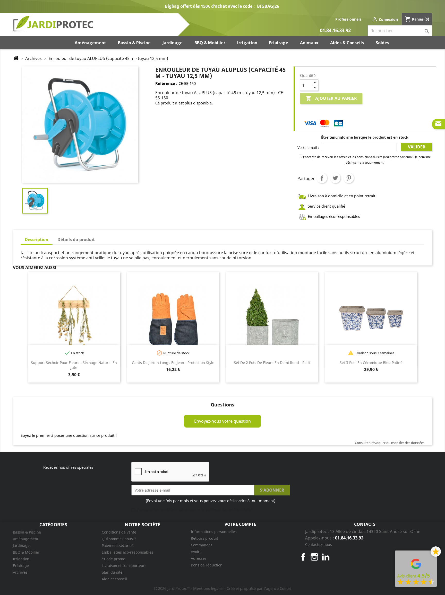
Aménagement (25, 538)
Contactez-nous (318, 544)
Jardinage (21, 545)
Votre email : (308, 147)
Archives (20, 572)
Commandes (201, 545)
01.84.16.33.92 (335, 31)
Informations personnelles (214, 531)
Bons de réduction (206, 565)
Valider (416, 147)
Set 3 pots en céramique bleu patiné (371, 362)
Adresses (199, 558)
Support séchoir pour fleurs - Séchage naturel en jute (74, 365)
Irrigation (21, 558)
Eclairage (21, 565)
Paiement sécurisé (117, 545)
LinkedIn (326, 557)
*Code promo (113, 558)
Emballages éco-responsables (127, 552)
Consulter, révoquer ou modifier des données (389, 442)
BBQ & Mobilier (26, 552)
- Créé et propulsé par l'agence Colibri (257, 588)
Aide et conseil (114, 578)
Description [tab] (36, 239)
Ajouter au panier (331, 98)
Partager (322, 178)
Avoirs (196, 551)
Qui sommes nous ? (119, 538)
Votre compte (240, 524)
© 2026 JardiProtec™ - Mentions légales (189, 588)
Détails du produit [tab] (76, 239)
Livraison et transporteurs (124, 565)
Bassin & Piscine (27, 532)
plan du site (112, 572)
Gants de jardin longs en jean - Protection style (173, 362)
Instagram (314, 557)
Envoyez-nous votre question (222, 421)
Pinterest (349, 178)
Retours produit (204, 538)
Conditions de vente (119, 532)
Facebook (303, 557)
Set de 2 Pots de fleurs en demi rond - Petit (272, 362)
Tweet (335, 178)
